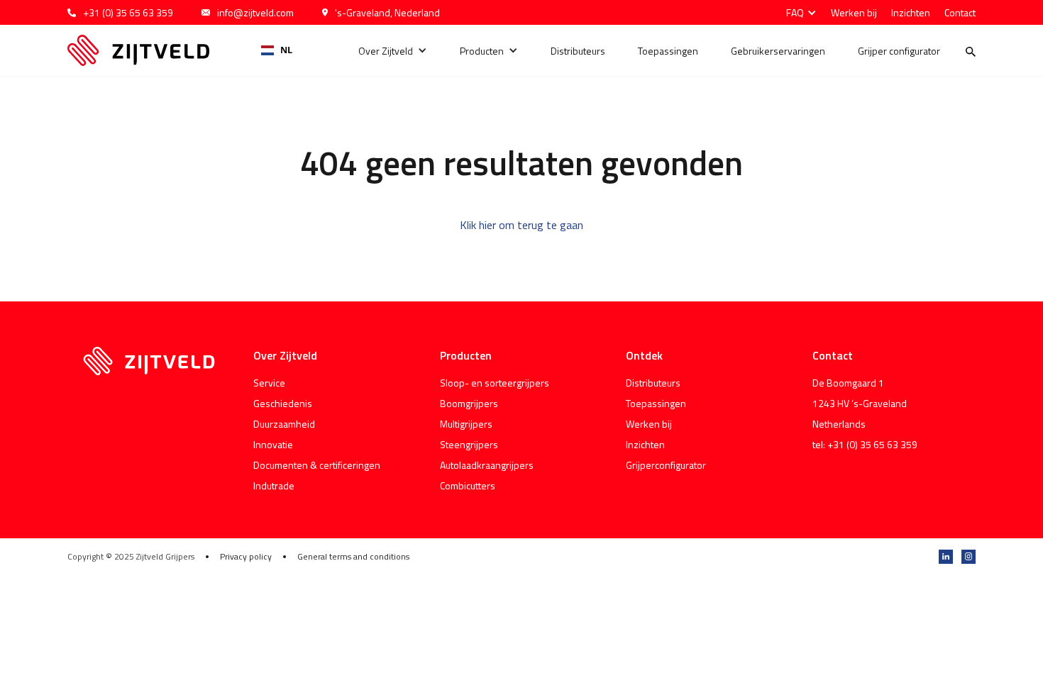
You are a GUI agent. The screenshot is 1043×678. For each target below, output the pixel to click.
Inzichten (910, 12)
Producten (482, 50)
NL (286, 50)
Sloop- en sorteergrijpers (494, 382)
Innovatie (273, 444)
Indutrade (273, 485)
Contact (960, 12)
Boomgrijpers (469, 403)
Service (269, 382)
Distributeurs (578, 50)
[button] (798, 12)
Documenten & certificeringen (316, 464)
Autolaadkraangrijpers (487, 464)
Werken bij (854, 12)
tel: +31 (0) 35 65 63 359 (864, 444)
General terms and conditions (353, 556)
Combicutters (467, 485)
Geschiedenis (282, 403)
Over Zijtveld (385, 50)
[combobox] (277, 50)
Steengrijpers (469, 444)
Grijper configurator (899, 50)
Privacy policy (246, 556)
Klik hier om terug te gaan (521, 224)
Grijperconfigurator (666, 464)
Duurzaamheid (284, 423)
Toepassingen (668, 50)
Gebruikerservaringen (778, 50)
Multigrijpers (466, 423)
